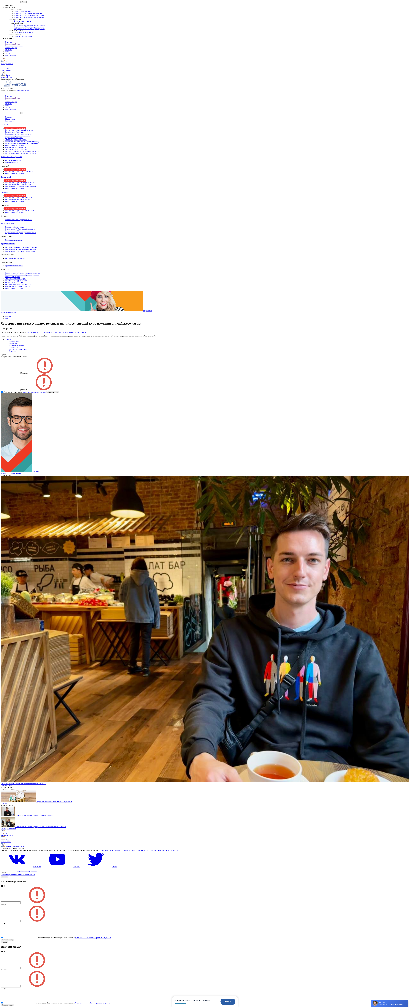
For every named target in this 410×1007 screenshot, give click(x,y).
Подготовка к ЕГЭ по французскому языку (29, 29)
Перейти (4, 803)
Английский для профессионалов (17, 136)
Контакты (8, 50)
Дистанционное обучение (14, 145)
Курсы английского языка (23, 11)
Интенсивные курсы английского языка (19, 130)
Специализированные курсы (15, 279)
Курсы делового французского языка (18, 184)
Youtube (76, 867)
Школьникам (10, 119)
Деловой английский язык (14, 132)
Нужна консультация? (9, 875)
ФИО (3, 886)
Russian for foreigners (12, 277)
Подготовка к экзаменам (14, 138)
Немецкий (4, 192)
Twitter (114, 867)
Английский (5, 124)
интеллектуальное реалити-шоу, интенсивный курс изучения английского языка (56, 332)
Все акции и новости (8, 829)
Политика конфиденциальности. (134, 850)
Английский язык (7, 223)
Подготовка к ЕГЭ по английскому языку (29, 15)
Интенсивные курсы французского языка (20, 183)
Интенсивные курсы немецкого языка (19, 197)
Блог (7, 52)
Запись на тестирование (26, 875)
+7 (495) (8, 90)
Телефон (4, 904)
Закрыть (4, 877)
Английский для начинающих (16, 147)
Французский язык (8, 244)
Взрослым (8, 117)
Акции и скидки (11, 48)
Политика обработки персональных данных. (162, 850)
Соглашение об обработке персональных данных (93, 938)
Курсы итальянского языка (23, 33)
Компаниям (9, 121)
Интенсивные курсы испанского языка (19, 171)
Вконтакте (37, 867)
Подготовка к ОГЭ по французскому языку (29, 27)
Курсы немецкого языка (22, 21)
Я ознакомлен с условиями (24, 392)
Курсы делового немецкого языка (17, 199)
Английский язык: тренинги (11, 157)
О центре (8, 42)
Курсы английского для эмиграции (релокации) (22, 151)
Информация (14, 341)
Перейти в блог (6, 786)
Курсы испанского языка (23, 36)
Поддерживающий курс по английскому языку (22, 142)
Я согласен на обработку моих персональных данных (55, 938)
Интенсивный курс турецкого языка (18, 220)
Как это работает (180, 1003)
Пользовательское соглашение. (110, 850)
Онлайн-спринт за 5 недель (15, 128)
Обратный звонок (23, 90)
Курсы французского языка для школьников (30, 25)
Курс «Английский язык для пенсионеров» (21, 153)
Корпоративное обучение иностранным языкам (22, 273)
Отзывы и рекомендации (18, 349)
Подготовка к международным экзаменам (29, 17)
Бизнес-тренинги (11, 162)
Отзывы (8, 53)
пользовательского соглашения (34, 392)
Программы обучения (13, 44)
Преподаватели (10, 55)
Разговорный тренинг (13, 160)
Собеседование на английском (16, 149)
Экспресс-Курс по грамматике (16, 140)
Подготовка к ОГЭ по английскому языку (29, 13)
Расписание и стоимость (14, 46)
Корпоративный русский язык (16, 281)
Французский (6, 177)
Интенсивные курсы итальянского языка (20, 210)
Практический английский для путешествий (21, 143)
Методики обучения (16, 345)
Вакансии (13, 351)
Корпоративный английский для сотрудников (22, 275)
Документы (13, 347)
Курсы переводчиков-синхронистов (18, 134)
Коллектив (13, 343)
